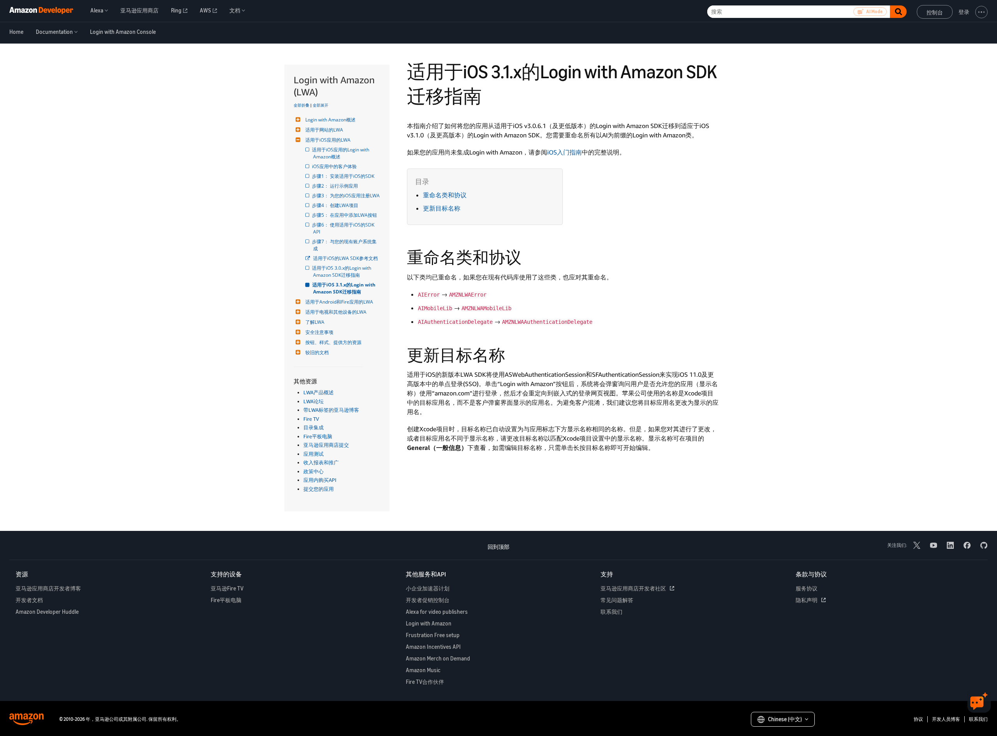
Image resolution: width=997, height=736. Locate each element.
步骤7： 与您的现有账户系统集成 (345, 245)
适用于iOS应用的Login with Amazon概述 (341, 153)
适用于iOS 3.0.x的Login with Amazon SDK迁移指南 (342, 271)
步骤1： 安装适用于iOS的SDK (343, 176)
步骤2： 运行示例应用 (335, 186)
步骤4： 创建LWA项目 (335, 205)
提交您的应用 (318, 489)
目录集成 (313, 427)
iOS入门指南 (564, 152)
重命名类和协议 (445, 195)
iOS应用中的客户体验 (335, 166)
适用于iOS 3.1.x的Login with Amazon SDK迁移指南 (345, 288)
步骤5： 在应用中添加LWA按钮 (345, 215)
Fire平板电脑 (317, 436)
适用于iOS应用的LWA (328, 140)
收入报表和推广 (321, 462)
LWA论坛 (313, 401)
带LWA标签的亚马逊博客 (331, 410)
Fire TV (311, 419)
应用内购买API (319, 480)
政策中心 (313, 471)
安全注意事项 (319, 332)
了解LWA (314, 322)
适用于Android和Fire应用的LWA (339, 302)
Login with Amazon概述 (330, 119)
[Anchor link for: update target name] (513, 354)
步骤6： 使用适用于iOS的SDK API (344, 228)
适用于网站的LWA (324, 129)
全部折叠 (301, 105)
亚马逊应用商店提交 (326, 445)
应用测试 (313, 454)
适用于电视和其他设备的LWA (335, 312)
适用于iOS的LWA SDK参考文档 (345, 258)
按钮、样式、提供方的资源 (333, 342)
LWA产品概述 (318, 392)
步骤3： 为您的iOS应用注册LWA (346, 195)
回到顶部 (498, 546)
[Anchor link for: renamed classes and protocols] (529, 256)
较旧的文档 (317, 352)
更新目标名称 (441, 208)
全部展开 (320, 105)
